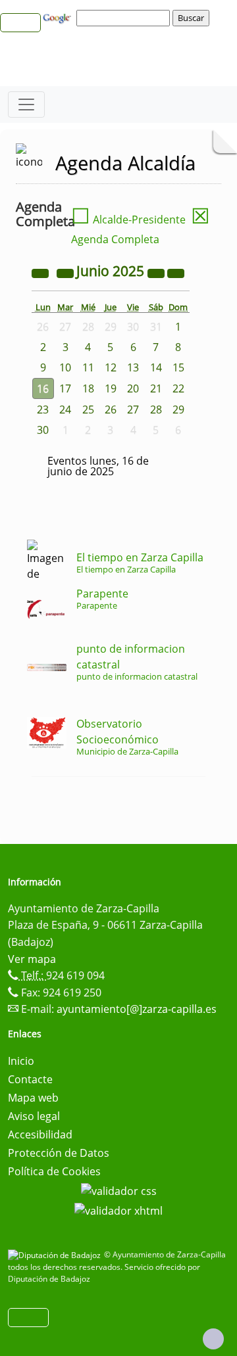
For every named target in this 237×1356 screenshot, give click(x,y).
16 (43, 388)
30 (43, 430)
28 (156, 409)
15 (178, 367)
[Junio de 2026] (157, 272)
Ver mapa (32, 959)
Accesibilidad (40, 1134)
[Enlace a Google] (58, 17)
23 (43, 409)
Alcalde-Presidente (128, 219)
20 (133, 388)
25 (88, 409)
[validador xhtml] (118, 1209)
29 (178, 409)
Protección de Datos (58, 1153)
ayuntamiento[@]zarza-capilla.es (137, 1009)
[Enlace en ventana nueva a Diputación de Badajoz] (56, 1254)
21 (156, 388)
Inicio (21, 1061)
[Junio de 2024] (41, 272)
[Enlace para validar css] (119, 1189)
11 (88, 367)
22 (178, 388)
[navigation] (125, 17)
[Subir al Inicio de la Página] (213, 1338)
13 (133, 367)
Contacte (30, 1079)
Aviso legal (34, 1116)
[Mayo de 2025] (66, 272)
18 (88, 388)
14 (156, 367)
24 (65, 409)
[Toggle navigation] (26, 104)
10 (65, 367)
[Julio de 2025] (175, 272)
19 (111, 388)
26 (111, 409)
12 (111, 367)
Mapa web (33, 1097)
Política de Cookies (54, 1171)
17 (65, 388)
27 (133, 409)
